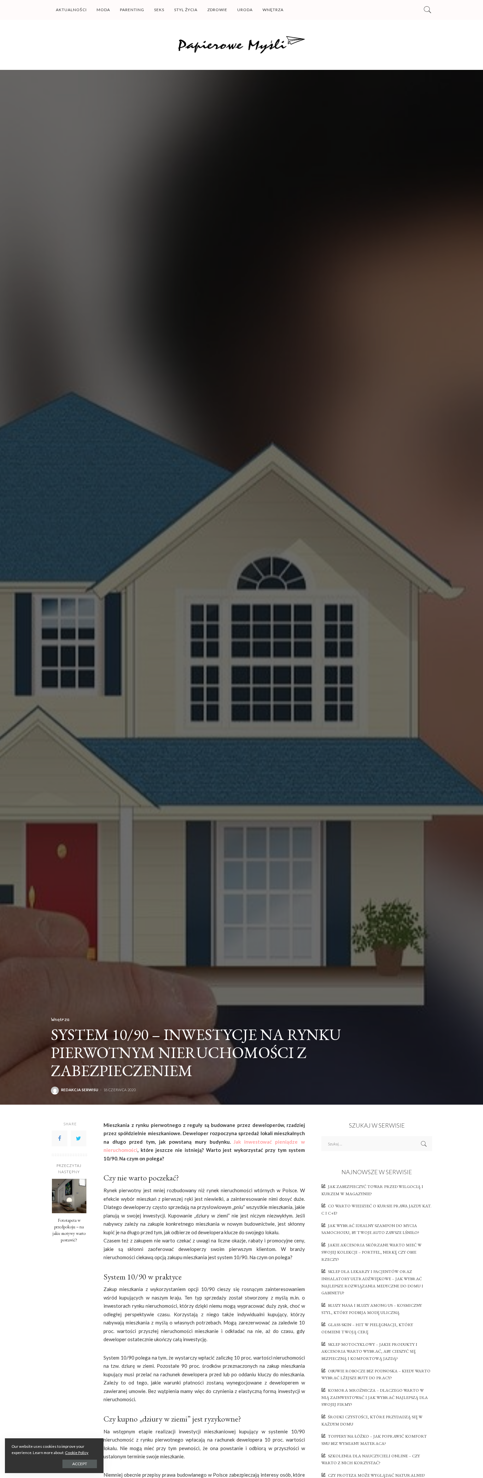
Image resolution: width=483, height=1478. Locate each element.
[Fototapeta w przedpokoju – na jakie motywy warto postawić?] (69, 1196)
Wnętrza (60, 1019)
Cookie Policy (76, 1452)
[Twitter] (78, 1138)
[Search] (427, 10)
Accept (79, 1463)
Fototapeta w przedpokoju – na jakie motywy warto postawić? (69, 1230)
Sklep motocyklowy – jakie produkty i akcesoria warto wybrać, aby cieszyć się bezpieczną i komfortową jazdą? (369, 1351)
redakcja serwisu (79, 1090)
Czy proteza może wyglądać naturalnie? (376, 1475)
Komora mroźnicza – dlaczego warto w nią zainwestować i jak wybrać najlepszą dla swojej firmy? (374, 1397)
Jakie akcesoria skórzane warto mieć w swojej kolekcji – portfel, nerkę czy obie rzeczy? (371, 1252)
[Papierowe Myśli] (241, 44)
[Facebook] (59, 1138)
